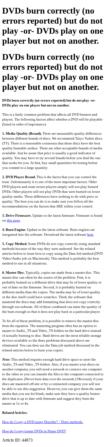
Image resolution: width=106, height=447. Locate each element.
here (90, 234)
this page (13, 220)
